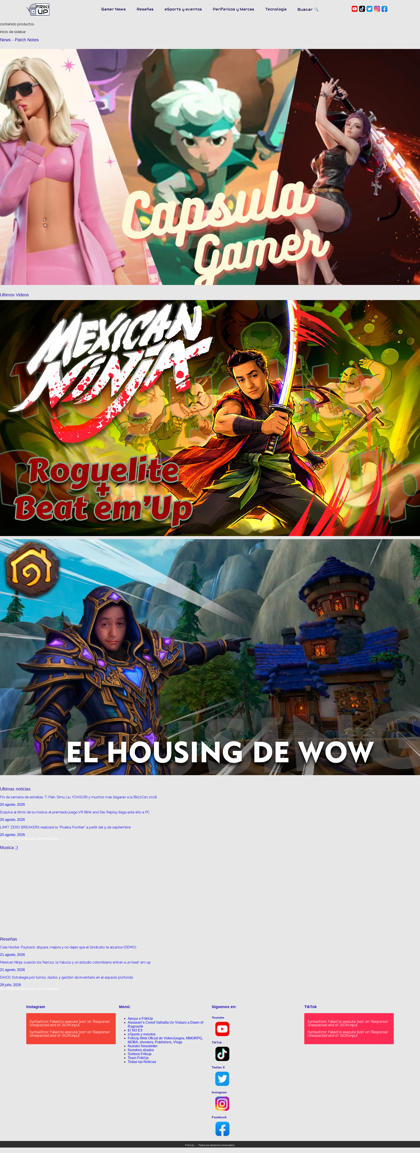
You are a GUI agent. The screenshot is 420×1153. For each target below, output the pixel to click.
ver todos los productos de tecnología (29, 838)
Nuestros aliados (141, 1050)
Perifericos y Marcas (233, 9)
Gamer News (113, 9)
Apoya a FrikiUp (140, 1018)
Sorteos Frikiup (139, 1054)
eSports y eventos (183, 9)
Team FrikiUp (138, 1058)
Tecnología (276, 9)
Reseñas (145, 9)
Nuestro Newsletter (143, 1046)
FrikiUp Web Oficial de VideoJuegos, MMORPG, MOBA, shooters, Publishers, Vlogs (165, 1040)
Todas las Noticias (142, 1062)
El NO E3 (135, 1030)
